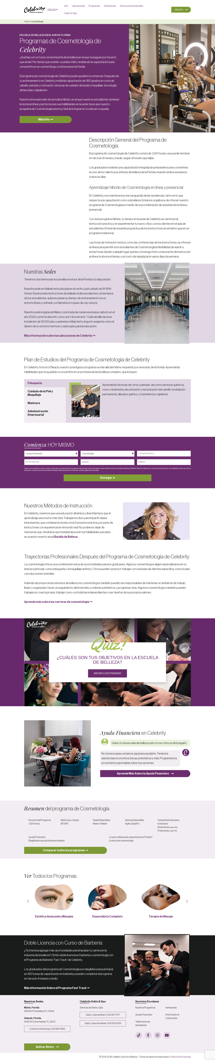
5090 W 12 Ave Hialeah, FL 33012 (39, 1022)
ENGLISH (52, 10)
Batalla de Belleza (66, 536)
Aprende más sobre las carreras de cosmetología (57, 601)
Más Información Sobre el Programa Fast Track (55, 988)
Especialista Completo (54, 916)
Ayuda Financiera (143, 1015)
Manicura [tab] (34, 403)
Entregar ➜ (107, 477)
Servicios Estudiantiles (131, 6)
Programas (94, 6)
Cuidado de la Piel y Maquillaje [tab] (40, 393)
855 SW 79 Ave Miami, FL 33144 (39, 1011)
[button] (156, 521)
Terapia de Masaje (107, 916)
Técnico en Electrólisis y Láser (161, 916)
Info (66, 6)
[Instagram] (157, 1035)
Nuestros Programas (145, 1008)
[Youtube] (166, 1035)
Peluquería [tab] (35, 383)
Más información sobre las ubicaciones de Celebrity (58, 335)
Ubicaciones (78, 6)
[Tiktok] (138, 1035)
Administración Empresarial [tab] (38, 413)
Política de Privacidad (180, 1057)
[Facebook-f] (148, 1035)
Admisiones (110, 6)
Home (27, 22)
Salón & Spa (70, 13)
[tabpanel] (128, 401)
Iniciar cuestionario (107, 673)
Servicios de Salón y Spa (91, 1008)
